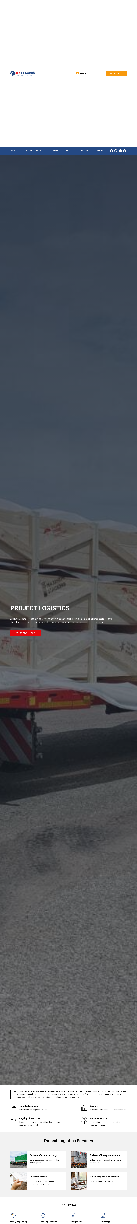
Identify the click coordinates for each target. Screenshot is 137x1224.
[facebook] (111, 150)
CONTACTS (101, 151)
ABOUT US (13, 151)
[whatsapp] (124, 150)
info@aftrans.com (87, 73)
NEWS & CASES (84, 151)
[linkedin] (120, 150)
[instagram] (115, 150)
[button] (25, 633)
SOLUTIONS (54, 151)
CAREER (69, 151)
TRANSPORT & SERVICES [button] (33, 151)
